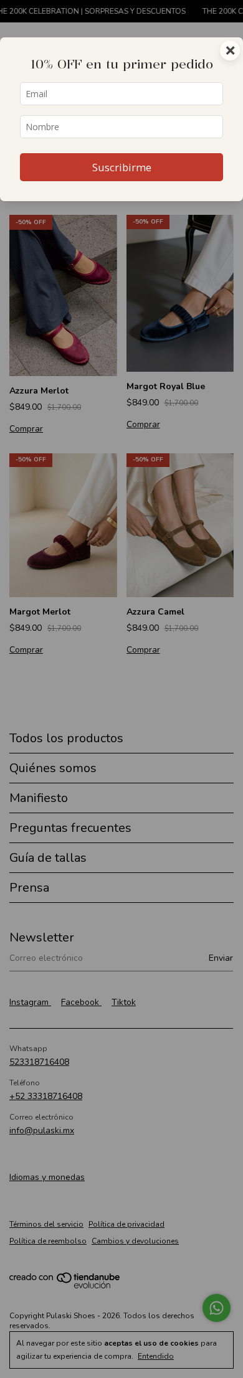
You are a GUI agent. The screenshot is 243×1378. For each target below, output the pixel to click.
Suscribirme (121, 167)
